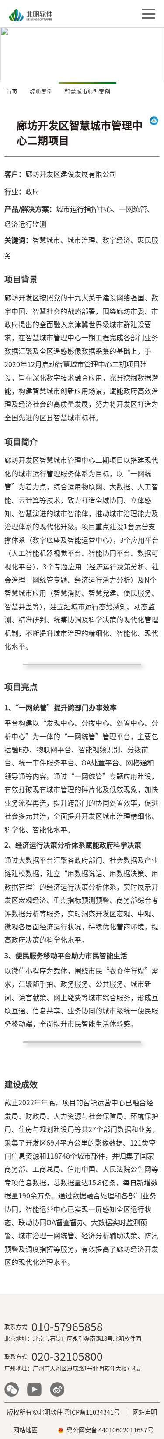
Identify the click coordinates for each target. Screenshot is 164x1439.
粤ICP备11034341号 (92, 1412)
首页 (11, 91)
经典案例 (41, 91)
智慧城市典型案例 (87, 91)
